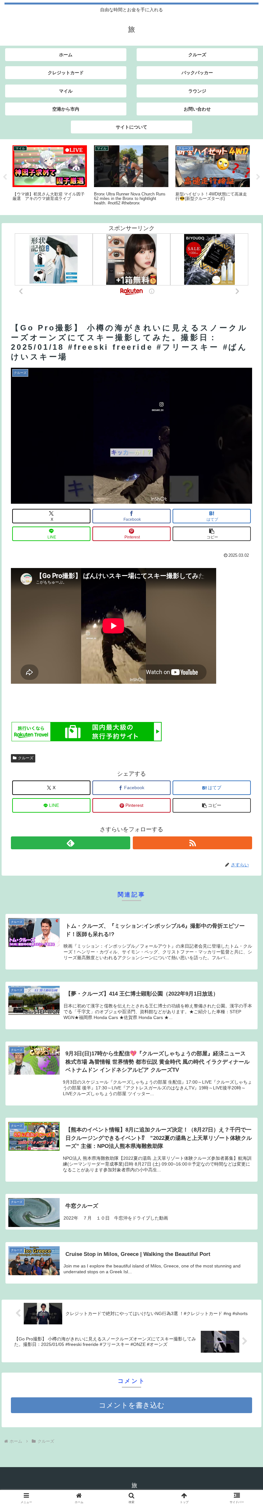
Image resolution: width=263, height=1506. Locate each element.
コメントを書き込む (132, 1405)
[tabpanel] (50, 176)
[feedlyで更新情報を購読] (70, 842)
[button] (212, 534)
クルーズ (25, 758)
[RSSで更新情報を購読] (192, 842)
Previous (5, 177)
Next (258, 177)
